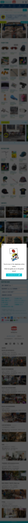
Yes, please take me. (13, 274)
